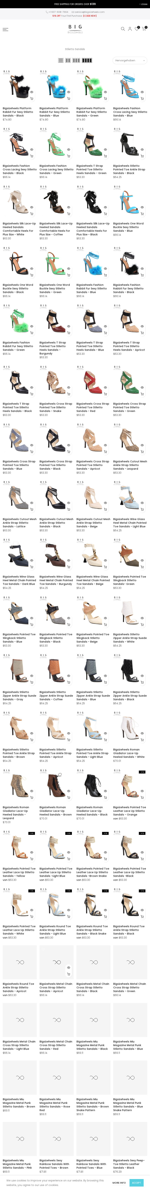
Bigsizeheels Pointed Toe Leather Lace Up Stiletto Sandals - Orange (129, 810)
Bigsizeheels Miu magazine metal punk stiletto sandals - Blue (128, 1045)
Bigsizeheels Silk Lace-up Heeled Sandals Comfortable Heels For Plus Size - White (19, 229)
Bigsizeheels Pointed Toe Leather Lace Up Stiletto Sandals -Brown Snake (92, 872)
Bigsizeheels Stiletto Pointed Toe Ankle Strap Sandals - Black (129, 169)
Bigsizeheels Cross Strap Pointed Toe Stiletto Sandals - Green (129, 407)
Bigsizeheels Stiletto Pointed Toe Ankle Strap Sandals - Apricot (56, 753)
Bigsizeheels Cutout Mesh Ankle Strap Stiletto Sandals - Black (56, 522)
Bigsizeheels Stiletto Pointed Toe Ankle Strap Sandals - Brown (19, 753)
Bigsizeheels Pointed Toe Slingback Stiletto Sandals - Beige (92, 638)
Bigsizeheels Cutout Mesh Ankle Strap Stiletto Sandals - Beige (93, 522)
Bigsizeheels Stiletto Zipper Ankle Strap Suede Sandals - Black (130, 695)
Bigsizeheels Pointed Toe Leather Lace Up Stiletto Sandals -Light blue (56, 872)
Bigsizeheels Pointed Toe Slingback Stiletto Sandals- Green (129, 580)
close (144, 4)
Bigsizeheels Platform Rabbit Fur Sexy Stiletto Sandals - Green (91, 111)
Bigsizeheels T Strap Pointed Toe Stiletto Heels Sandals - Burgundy (53, 348)
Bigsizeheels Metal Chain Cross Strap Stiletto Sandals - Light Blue (19, 1045)
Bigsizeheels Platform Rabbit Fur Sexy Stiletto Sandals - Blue (55, 111)
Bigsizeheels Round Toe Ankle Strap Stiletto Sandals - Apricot (18, 987)
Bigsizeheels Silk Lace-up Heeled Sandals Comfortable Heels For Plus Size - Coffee (56, 229)
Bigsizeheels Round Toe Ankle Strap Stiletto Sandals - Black (129, 930)
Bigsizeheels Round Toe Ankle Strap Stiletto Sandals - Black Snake (92, 930)
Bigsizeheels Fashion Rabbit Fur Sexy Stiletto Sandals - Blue (91, 288)
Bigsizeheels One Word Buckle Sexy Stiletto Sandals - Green (55, 288)
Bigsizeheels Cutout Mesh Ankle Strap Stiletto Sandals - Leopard (130, 465)
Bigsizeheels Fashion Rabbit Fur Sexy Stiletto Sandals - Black (128, 288)
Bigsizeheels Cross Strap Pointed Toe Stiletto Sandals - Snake (56, 407)
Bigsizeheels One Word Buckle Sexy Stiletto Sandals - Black (18, 288)
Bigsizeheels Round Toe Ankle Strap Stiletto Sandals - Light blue (55, 930)
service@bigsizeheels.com (90, 12)
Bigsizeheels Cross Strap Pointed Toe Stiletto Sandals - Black (56, 465)
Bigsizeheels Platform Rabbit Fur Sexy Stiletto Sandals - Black (18, 111)
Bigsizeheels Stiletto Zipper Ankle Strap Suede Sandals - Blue (93, 695)
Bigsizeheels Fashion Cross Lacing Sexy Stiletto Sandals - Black (20, 169)
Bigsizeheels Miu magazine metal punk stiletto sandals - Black (92, 1045)
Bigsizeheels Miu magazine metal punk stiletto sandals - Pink (17, 1164)
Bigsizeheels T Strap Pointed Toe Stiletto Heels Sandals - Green (91, 169)
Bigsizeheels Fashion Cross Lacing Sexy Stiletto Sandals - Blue (130, 111)
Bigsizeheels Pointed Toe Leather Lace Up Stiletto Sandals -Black (129, 872)
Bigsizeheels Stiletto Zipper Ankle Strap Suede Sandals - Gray (19, 695)
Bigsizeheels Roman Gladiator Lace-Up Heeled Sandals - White (129, 753)
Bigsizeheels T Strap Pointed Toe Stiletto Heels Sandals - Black (17, 407)
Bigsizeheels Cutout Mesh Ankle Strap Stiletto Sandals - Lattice (20, 522)
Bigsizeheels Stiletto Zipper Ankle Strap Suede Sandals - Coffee (56, 695)
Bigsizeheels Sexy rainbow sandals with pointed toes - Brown (54, 1164)
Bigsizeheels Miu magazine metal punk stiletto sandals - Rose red (55, 1104)
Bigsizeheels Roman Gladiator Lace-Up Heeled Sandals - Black (92, 810)
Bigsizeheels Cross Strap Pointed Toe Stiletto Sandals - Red (92, 407)
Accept (136, 1182)
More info (119, 1183)
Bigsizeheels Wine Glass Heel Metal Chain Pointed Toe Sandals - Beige (93, 580)
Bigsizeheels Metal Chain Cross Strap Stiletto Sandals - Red (56, 1045)
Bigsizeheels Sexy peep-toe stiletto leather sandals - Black (129, 1164)
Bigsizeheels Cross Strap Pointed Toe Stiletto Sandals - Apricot (92, 465)
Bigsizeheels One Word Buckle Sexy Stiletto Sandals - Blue (128, 227)
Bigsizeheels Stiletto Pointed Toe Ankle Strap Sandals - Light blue (92, 753)
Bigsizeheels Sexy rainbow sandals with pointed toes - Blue (91, 1164)
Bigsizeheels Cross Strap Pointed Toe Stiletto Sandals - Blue (19, 465)
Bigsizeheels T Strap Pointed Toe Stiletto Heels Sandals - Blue (90, 346)
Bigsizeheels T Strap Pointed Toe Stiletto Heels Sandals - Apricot (129, 346)
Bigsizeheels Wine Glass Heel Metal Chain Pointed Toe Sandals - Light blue (130, 522)
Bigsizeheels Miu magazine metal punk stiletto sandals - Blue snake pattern (128, 1104)
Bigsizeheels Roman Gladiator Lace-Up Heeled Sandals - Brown (56, 810)
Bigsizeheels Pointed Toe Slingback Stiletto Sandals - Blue (19, 638)
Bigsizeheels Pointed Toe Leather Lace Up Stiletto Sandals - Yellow (19, 872)
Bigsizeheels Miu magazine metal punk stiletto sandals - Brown (19, 1102)
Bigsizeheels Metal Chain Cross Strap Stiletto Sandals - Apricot (56, 987)
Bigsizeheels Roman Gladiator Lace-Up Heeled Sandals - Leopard (16, 812)
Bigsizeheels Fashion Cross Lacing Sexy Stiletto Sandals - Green (57, 169)
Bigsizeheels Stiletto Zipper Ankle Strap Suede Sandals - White (130, 638)
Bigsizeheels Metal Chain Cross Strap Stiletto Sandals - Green (129, 987)
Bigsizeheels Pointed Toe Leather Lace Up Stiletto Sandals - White (19, 930)
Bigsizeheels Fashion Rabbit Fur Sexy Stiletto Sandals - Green (18, 346)
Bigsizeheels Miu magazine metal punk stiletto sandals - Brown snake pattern (92, 1104)
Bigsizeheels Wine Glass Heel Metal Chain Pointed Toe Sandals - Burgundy (56, 580)
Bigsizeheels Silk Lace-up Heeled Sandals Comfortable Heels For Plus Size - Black (93, 229)
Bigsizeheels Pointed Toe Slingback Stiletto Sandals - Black (56, 638)
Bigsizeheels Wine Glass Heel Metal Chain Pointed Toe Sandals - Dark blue (19, 580)
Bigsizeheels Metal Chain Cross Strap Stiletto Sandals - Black (92, 987)
